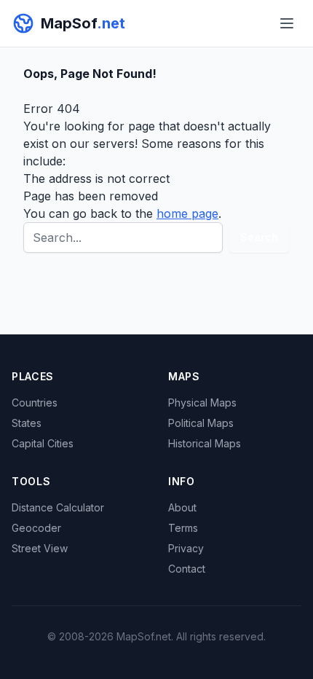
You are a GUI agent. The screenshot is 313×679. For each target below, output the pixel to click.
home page (187, 213)
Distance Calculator (58, 507)
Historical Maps (204, 443)
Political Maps (201, 423)
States (26, 423)
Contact (186, 568)
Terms (183, 528)
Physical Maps (202, 402)
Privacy (186, 548)
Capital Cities (43, 443)
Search (259, 237)
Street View (40, 548)
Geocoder (36, 528)
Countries (35, 402)
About (182, 507)
